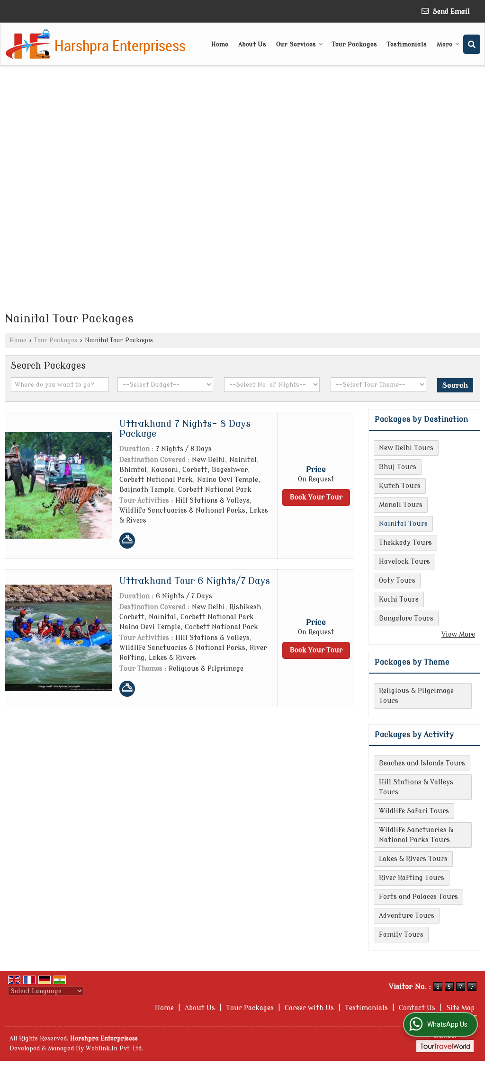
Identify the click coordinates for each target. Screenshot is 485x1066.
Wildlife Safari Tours (414, 811)
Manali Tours (400, 504)
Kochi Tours (399, 599)
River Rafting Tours (411, 877)
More (444, 44)
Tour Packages (354, 44)
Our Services (296, 44)
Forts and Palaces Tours (418, 896)
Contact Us (417, 1008)
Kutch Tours (400, 485)
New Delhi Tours (406, 448)
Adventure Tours (406, 915)
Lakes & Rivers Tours (413, 858)
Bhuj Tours (397, 467)
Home (219, 44)
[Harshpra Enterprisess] (96, 44)
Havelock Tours (404, 561)
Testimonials (407, 44)
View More (458, 634)
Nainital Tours (403, 523)
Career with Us (309, 1008)
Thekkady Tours (405, 542)
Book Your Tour (316, 497)
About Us (252, 44)
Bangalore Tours (406, 618)
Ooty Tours (397, 580)
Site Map (460, 1008)
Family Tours (401, 934)
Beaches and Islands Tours (422, 763)
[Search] (471, 44)
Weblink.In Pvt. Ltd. (114, 1048)
